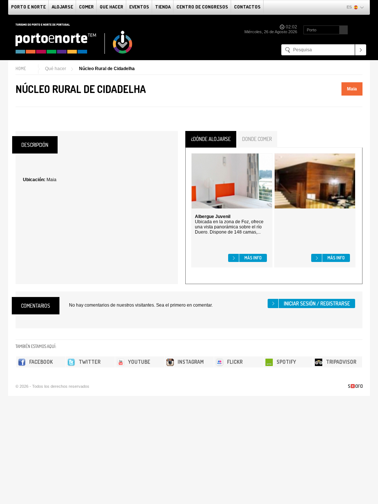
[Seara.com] (355, 386)
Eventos (139, 7)
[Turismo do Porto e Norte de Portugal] (74, 39)
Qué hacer (55, 68)
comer (86, 7)
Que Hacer (111, 7)
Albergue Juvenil (212, 216)
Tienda (163, 7)
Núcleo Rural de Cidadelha (107, 68)
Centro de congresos (202, 7)
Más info (253, 257)
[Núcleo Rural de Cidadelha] (18, 120)
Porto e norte (28, 7)
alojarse (62, 7)
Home (21, 68)
